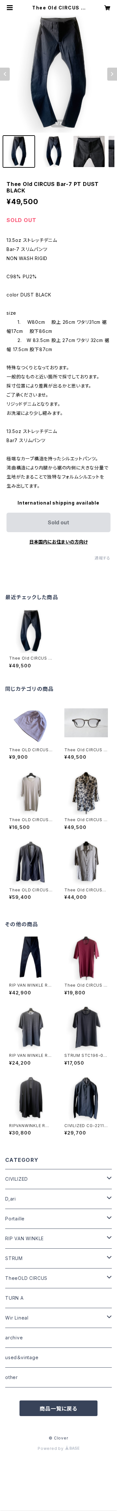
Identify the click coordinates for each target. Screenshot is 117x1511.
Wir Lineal (17, 1317)
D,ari (10, 1199)
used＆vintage (22, 1357)
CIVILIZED (16, 1179)
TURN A (14, 1298)
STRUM (14, 1258)
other (11, 1377)
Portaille (15, 1218)
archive (14, 1337)
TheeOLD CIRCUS (26, 1278)
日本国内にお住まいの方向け (58, 542)
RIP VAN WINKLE (24, 1238)
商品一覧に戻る (58, 1408)
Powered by (51, 1448)
